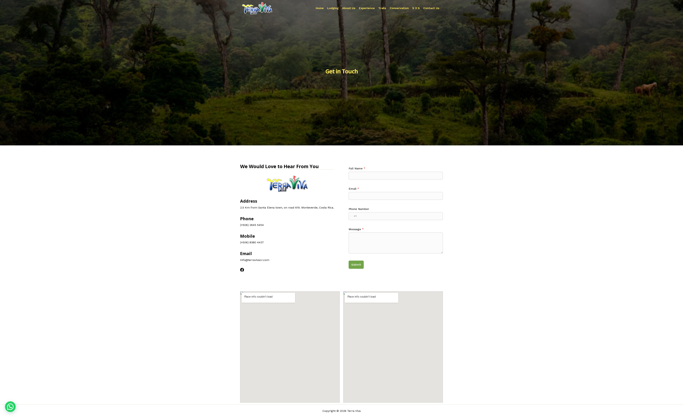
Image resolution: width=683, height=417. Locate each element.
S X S (416, 8)
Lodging (333, 8)
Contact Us (431, 8)
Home (320, 8)
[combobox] (353, 216)
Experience (367, 8)
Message (356, 229)
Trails (382, 8)
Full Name (357, 168)
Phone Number (359, 209)
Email (354, 188)
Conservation (399, 8)
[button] (10, 406)
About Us (348, 8)
